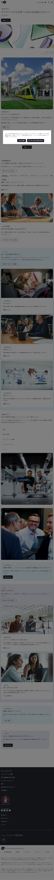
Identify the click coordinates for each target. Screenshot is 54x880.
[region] (27, 137)
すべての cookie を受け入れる (35, 140)
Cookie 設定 (21, 140)
